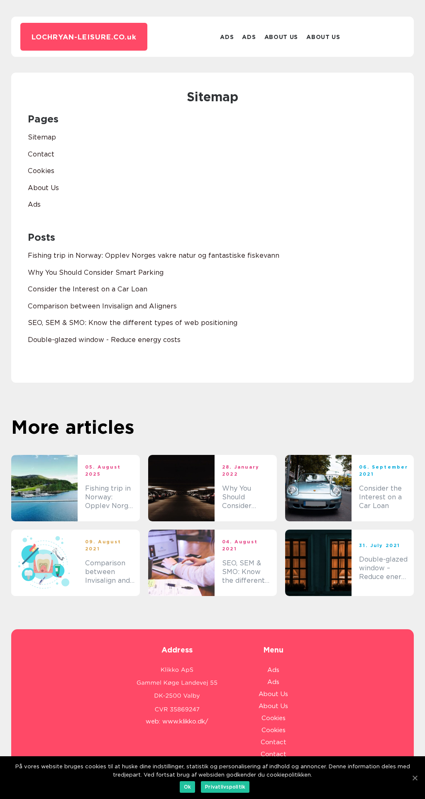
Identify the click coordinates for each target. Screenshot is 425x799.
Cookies (41, 171)
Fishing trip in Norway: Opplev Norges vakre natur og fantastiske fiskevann (153, 255)
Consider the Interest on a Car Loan (87, 289)
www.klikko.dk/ (185, 721)
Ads (227, 37)
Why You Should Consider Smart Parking (96, 272)
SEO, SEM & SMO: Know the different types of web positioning (132, 323)
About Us (281, 37)
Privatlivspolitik (225, 787)
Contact (41, 154)
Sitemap (42, 137)
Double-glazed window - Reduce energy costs (104, 340)
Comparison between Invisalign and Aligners (102, 306)
